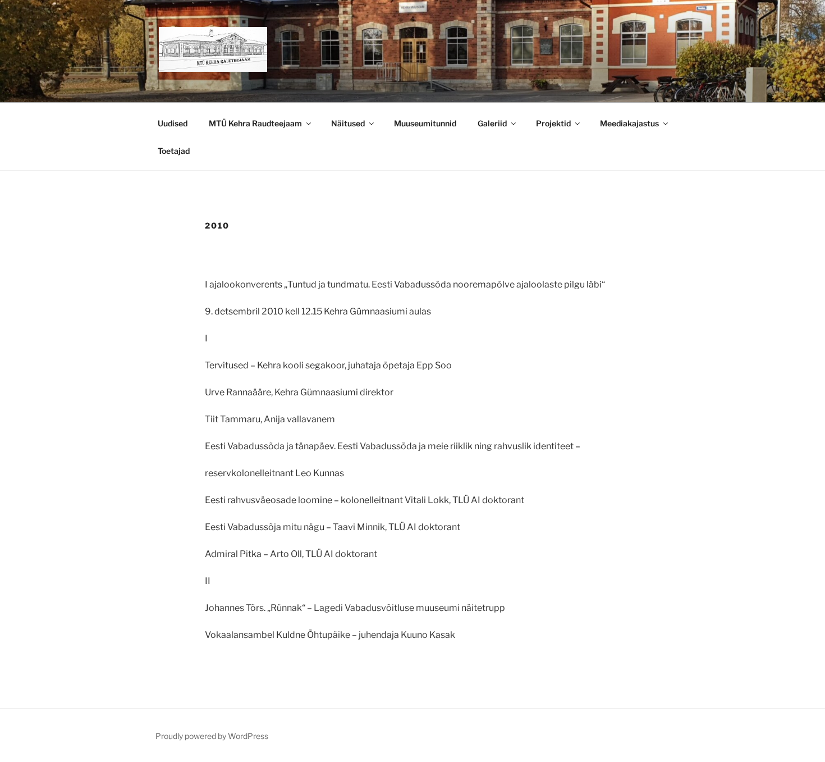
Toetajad (174, 151)
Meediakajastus (629, 123)
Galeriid (492, 123)
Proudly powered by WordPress (211, 736)
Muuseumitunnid (425, 123)
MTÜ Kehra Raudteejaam (255, 123)
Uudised (172, 123)
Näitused (348, 123)
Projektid (553, 123)
